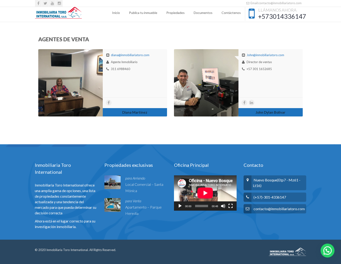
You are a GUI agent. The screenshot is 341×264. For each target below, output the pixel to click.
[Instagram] (59, 3)
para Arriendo (135, 178)
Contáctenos (231, 13)
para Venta (133, 201)
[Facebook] (38, 3)
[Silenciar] (223, 206)
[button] (328, 251)
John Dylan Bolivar (270, 112)
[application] (205, 193)
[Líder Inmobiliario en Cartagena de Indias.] (58, 13)
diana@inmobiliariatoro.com (130, 55)
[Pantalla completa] (230, 206)
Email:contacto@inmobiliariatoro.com (276, 3)
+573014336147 (282, 16)
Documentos (203, 13)
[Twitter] (45, 3)
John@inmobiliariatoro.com (265, 55)
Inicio (116, 13)
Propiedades (175, 13)
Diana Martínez (134, 112)
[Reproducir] (180, 206)
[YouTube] (52, 3)
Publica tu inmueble (143, 13)
